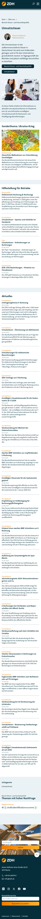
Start (3, 19)
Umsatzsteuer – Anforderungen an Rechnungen (16, 243)
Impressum (5, 916)
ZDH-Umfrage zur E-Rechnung (14, 377)
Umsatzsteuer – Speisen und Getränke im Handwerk (19, 220)
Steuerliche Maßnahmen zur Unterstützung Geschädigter (20, 156)
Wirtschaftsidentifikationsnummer (18, 807)
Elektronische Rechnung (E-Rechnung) (17, 194)
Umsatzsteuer (9, 71)
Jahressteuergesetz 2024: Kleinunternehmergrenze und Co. (20, 579)
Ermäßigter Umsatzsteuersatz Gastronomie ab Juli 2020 (19, 748)
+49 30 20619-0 (10, 875)
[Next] (36, 807)
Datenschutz (16, 916)
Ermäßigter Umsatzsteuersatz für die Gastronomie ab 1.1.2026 (20, 399)
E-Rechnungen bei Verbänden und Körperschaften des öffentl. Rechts (19, 607)
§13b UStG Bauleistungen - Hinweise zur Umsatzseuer (18, 268)
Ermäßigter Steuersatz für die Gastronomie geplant (19, 479)
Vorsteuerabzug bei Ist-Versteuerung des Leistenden (18, 703)
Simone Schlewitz (19, 36)
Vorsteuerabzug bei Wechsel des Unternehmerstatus (15, 429)
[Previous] (5, 807)
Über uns (11, 19)
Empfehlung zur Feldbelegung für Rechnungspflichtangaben (16, 502)
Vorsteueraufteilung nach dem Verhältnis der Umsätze (20, 632)
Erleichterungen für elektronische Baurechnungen (15, 353)
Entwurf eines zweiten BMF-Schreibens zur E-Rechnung (20, 529)
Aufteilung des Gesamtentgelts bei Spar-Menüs (18, 556)
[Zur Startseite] (8, 4)
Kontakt (25, 916)
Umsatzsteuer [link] (7, 786)
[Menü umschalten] (35, 4)
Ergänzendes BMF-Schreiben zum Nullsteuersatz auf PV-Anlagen (20, 678)
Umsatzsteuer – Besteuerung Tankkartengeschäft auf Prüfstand (20, 725)
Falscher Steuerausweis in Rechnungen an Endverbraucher (19, 655)
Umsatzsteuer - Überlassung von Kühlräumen (20, 330)
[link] (3, 889)
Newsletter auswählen (20, 904)
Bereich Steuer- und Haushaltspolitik (15, 22)
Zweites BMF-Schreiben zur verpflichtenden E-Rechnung (20, 454)
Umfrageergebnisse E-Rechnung (15, 302)
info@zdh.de (9, 879)
